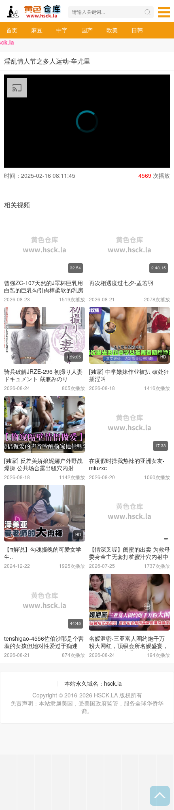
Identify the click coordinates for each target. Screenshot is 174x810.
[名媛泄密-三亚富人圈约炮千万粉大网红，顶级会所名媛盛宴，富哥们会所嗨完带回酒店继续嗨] (129, 602)
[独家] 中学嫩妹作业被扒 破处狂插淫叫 (129, 375)
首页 (11, 30)
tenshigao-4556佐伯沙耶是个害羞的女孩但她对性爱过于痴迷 (44, 642)
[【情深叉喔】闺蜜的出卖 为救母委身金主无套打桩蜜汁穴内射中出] (129, 513)
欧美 (112, 30)
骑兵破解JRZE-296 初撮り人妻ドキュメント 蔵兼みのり (43, 375)
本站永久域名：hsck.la (93, 683)
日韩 (137, 30)
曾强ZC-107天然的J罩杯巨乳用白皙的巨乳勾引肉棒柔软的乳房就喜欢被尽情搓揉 (43, 290)
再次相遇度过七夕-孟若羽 (121, 283)
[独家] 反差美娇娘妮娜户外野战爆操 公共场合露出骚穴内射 (43, 464)
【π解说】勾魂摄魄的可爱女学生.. (42, 553)
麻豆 (36, 30)
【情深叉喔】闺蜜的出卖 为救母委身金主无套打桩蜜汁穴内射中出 (129, 556)
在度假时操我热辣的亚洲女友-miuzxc (127, 464)
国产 (87, 30)
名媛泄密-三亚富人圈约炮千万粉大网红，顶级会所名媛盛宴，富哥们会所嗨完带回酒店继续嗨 (128, 645)
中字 (62, 30)
